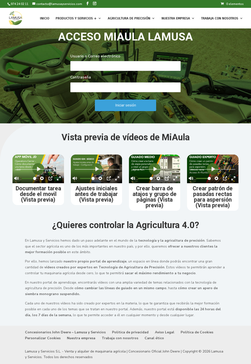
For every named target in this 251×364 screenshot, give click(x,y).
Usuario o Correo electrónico (95, 56)
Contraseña (80, 77)
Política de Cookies (197, 332)
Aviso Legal (164, 332)
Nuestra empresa (176, 18)
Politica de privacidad (130, 332)
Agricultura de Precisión (129, 18)
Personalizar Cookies (43, 338)
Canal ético (154, 338)
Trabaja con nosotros (219, 18)
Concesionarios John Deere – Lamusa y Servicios (65, 332)
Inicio (44, 18)
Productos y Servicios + (76, 18)
